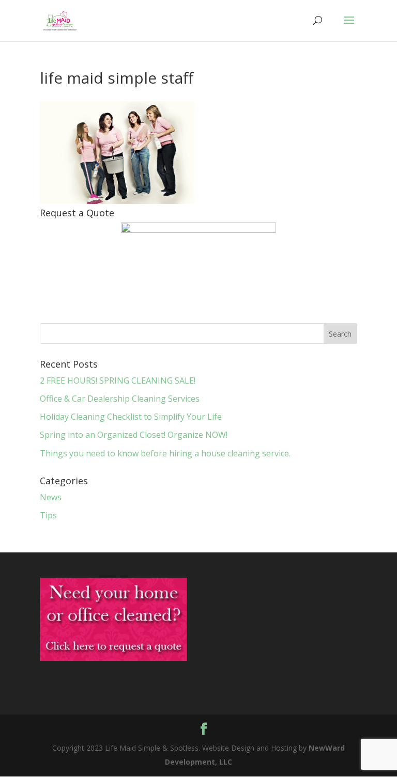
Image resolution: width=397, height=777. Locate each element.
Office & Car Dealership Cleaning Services (120, 398)
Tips (48, 515)
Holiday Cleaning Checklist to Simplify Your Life (131, 416)
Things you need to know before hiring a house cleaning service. (165, 453)
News (51, 497)
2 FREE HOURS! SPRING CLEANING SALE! (117, 380)
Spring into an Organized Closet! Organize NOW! (133, 434)
